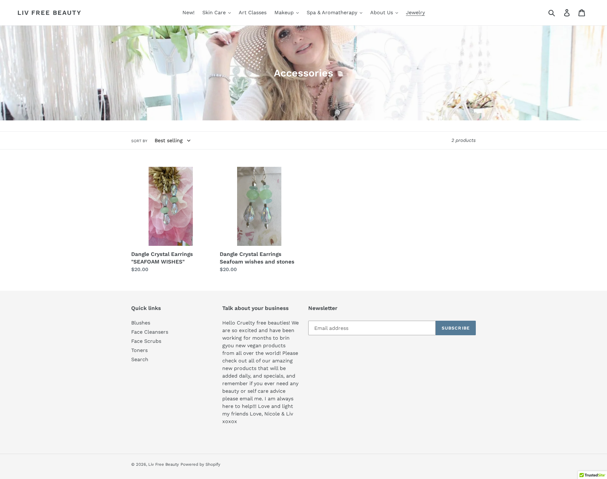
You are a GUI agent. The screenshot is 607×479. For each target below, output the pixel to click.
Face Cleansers (149, 332)
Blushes (140, 323)
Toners (139, 350)
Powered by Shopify (200, 464)
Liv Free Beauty (49, 12)
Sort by (139, 141)
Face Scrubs (146, 341)
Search (139, 359)
